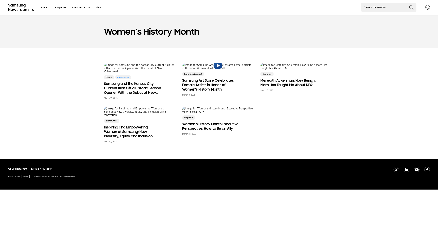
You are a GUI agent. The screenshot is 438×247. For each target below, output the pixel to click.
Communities (111, 121)
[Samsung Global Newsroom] (427, 7)
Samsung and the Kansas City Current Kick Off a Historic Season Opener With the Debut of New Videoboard (132, 88)
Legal (25, 176)
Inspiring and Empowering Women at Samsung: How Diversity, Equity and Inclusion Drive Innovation (128, 131)
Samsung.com (17, 169)
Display (109, 77)
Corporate (61, 7)
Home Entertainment (193, 74)
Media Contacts (42, 169)
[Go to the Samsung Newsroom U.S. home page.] (22, 8)
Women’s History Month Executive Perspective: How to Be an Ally (210, 126)
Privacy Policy (14, 176)
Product (45, 7)
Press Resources (81, 7)
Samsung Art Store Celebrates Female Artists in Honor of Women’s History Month (208, 85)
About (99, 7)
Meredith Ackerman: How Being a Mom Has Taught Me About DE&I (288, 82)
